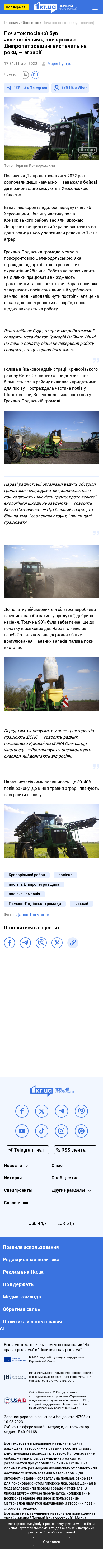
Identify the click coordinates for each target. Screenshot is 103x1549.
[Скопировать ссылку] (72, 942)
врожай (81, 904)
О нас (57, 1165)
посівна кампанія (24, 894)
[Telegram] (25, 942)
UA (24, 75)
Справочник (16, 1202)
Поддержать (16, 7)
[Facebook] (9, 942)
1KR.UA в (30, 88)
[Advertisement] (51, 1011)
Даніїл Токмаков (32, 914)
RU (35, 75)
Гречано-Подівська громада (35, 904)
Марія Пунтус (59, 64)
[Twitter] (57, 942)
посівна (65, 875)
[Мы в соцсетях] (22, 1111)
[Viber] (41, 942)
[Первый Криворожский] (55, 7)
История (13, 1177)
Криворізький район (27, 875)
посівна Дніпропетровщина (34, 884)
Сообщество (65, 1177)
